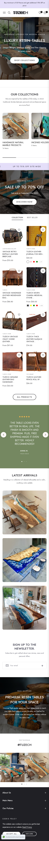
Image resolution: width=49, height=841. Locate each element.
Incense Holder (40, 142)
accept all (11, 834)
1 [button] (22, 76)
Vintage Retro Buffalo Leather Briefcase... (10, 254)
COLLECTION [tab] (17, 217)
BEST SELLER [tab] (32, 217)
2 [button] (27, 76)
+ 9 (41, 262)
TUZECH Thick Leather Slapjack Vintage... (34, 339)
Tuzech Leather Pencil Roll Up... (33, 378)
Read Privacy (27, 827)
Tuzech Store (30, 249)
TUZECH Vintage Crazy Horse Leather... (10, 339)
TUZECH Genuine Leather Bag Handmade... (10, 379)
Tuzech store (30, 290)
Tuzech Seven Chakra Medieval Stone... (34, 295)
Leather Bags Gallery (9, 249)
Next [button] (45, 434)
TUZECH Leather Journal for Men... (35, 252)
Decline (29, 834)
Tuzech (5, 290)
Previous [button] (3, 434)
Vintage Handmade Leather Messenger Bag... (12, 295)
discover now (24, 202)
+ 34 (41, 305)
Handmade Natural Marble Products (13, 144)
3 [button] (26, 461)
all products (24, 397)
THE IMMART (30, 374)
